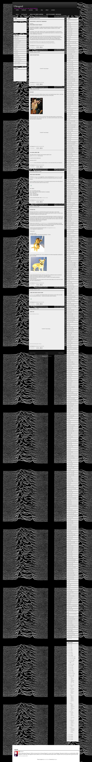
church (69, 136)
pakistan (69, 432)
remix (69, 469)
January (71, 675)
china (69, 132)
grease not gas (70, 251)
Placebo (69, 444)
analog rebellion (71, 52)
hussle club (70, 289)
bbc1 (69, 88)
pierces (69, 442)
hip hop (69, 270)
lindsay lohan (70, 354)
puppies (69, 461)
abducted (69, 32)
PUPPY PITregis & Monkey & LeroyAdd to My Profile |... (72, 730)
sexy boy (69, 494)
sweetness (70, 536)
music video (70, 392)
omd (68, 423)
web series (70, 609)
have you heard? (71, 263)
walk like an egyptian (71, 605)
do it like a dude (70, 184)
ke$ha (69, 340)
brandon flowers (71, 121)
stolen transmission (71, 528)
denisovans (70, 178)
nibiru (69, 411)
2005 (70, 736)
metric (69, 377)
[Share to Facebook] (40, 47)
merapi (69, 373)
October (71, 660)
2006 (70, 734)
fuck (68, 228)
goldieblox (70, 249)
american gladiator (71, 48)
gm (68, 247)
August (71, 664)
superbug (69, 532)
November (72, 658)
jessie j (69, 312)
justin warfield (70, 329)
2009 (70, 652)
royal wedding (70, 475)
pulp (68, 459)
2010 (70, 650)
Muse (69, 388)
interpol (69, 298)
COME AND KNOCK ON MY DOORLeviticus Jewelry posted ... (72, 723)
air (68, 40)
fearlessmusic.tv (35, 155)
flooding (69, 215)
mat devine (70, 367)
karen (69, 335)
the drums (69, 553)
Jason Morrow (46, 759)
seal (68, 484)
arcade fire (70, 61)
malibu (69, 365)
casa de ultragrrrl (71, 126)
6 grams (69, 30)
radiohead (69, 463)
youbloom (69, 628)
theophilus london (71, 567)
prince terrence (70, 457)
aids (68, 38)
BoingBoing (16, 39)
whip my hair (70, 617)
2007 (70, 655)
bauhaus (69, 86)
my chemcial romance (72, 394)
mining (69, 384)
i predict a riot (70, 292)
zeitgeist (69, 636)
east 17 (69, 192)
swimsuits (69, 538)
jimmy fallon (70, 321)
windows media (45, 197)
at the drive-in (70, 69)
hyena (69, 290)
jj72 (68, 325)
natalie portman (70, 398)
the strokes (70, 565)
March (71, 672)
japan (69, 308)
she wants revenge (71, 498)
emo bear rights (70, 203)
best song (69, 98)
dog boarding (70, 186)
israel (69, 302)
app (68, 59)
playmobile (70, 446)
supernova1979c (71, 534)
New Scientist (16, 56)
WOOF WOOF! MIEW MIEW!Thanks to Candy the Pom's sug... (72, 707)
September (72, 661)
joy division (70, 327)
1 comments (32, 84)
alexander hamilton (71, 42)
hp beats (69, 282)
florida (69, 217)
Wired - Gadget (17, 62)
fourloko (69, 218)
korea (69, 344)
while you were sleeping (72, 614)
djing (69, 182)
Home (17, 14)
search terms (70, 486)
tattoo (69, 544)
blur (68, 107)
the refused (70, 563)
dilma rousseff (70, 180)
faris (68, 209)
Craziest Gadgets (17, 41)
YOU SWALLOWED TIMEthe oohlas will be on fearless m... (72, 698)
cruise (69, 167)
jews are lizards (70, 317)
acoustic (69, 34)
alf (68, 44)
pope (69, 450)
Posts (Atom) (49, 356)
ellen (69, 199)
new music (70, 409)
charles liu (69, 130)
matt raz (69, 369)
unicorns (69, 590)
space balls (70, 521)
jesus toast (70, 315)
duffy (68, 190)
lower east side (70, 363)
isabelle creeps (70, 300)
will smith (69, 622)
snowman (69, 509)
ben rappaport (70, 94)
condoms (69, 153)
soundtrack (70, 517)
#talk (68, 23)
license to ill (70, 352)
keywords (69, 342)
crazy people (70, 165)
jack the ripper (70, 304)
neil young (70, 406)
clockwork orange (71, 142)
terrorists (69, 551)
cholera (69, 134)
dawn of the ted (70, 176)
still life (69, 525)
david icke (69, 174)
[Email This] (37, 47)
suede (69, 530)
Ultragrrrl (18, 6)
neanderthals (70, 404)
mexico (69, 379)
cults (68, 169)
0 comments (32, 47)
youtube (31, 9)
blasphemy (70, 103)
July (71, 665)
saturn (69, 482)
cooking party (70, 161)
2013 (70, 647)
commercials (70, 149)
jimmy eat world (70, 319)
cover (69, 163)
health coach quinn (71, 266)
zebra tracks (70, 632)
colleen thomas (70, 144)
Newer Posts (32, 353)
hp (68, 280)
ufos (68, 586)
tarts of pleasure (71, 542)
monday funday (70, 386)
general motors (70, 236)
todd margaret (70, 573)
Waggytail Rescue (57, 176)
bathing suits (70, 84)
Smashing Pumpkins (71, 505)
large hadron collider (71, 348)
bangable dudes (71, 80)
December (72, 656)
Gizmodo (16, 50)
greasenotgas (70, 253)
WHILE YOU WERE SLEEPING (36, 14)
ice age (69, 294)
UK (68, 588)
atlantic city (70, 71)
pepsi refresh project (71, 440)
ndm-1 (69, 402)
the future (69, 555)
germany (69, 240)
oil (68, 419)
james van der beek (71, 306)
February (71, 673)
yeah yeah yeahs (71, 626)
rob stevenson (70, 471)
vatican (69, 599)
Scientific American (17, 60)
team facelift (70, 546)
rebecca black (70, 467)
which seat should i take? (72, 611)
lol (68, 358)
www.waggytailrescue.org (43, 223)
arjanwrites (70, 65)
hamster (69, 261)
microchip (69, 381)
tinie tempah (70, 571)
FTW (68, 226)
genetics (69, 238)
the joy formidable (71, 559)
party (69, 434)
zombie (69, 638)
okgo (69, 421)
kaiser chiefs (70, 331)
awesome (69, 73)
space (69, 519)
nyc (68, 413)
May (71, 668)
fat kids (69, 213)
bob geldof (70, 111)
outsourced (70, 429)
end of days (70, 205)
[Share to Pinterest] (42, 47)
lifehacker (16, 52)
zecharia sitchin (70, 634)
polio (69, 448)
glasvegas (69, 245)
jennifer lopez (70, 310)
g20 (68, 234)
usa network (70, 592)
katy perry (69, 338)
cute (68, 171)
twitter (17, 9)
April (71, 670)
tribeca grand (70, 578)
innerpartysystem (71, 296)
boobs (69, 115)
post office (69, 452)
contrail (69, 157)
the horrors (70, 557)
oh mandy (69, 417)
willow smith (70, 624)
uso (68, 594)
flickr (37, 9)
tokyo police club (71, 574)
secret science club (71, 488)
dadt (68, 172)
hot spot (69, 276)
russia (69, 477)
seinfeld (69, 490)
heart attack (70, 268)
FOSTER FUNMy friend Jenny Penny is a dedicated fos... (72, 715)
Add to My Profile (33, 343)
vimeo (69, 601)
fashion (69, 211)
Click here (32, 162)
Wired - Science (17, 64)
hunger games (70, 287)
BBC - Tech (16, 37)
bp (68, 119)
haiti (68, 259)
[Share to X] (39, 47)
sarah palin (70, 480)
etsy (42, 9)
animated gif (70, 55)
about (47, 9)
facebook (24, 9)
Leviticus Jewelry (33, 294)
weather (69, 607)
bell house (70, 92)
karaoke (69, 333)
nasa (69, 396)
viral (68, 603)
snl (68, 507)
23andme (69, 29)
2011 (70, 649)
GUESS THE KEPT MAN (72, 686)
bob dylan (69, 109)
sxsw (69, 540)
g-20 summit (70, 232)
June (71, 667)
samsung (69, 479)
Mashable (16, 54)
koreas (69, 346)
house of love (70, 278)
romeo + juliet (70, 473)
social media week (71, 511)
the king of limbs (71, 561)
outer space (70, 427)
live (68, 356)
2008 (70, 653)
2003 (70, 739)
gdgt (15, 48)
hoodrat (69, 272)
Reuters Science (17, 58)
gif (68, 243)
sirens (69, 500)
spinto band (70, 523)
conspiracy (70, 155)
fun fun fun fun (70, 230)
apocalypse (70, 57)
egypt (69, 197)
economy (69, 194)
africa (69, 36)
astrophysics (70, 67)
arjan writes (70, 63)
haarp (69, 257)
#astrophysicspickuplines (72, 20)
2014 (70, 646)
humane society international (70, 285)
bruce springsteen (71, 124)
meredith (69, 375)
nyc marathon (70, 415)
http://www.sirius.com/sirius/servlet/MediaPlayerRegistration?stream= (42, 43)
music (69, 390)
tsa (68, 580)
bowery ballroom (71, 117)
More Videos (39, 343)
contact (53, 9)
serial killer (70, 492)
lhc (68, 350)
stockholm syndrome (71, 526)
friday (69, 220)
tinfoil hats (69, 569)
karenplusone (70, 337)
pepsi (69, 438)
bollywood (69, 113)
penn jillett (69, 436)
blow (68, 105)
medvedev (70, 371)
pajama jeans (70, 431)
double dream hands (71, 188)
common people (71, 151)
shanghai (69, 496)
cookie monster (70, 159)
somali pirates (70, 513)
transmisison (70, 576)
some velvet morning (71, 515)
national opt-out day (71, 400)
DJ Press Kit (24, 14)
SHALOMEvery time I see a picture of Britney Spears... (72, 691)
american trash (70, 50)
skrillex (69, 503)
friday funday (70, 222)
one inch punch (70, 425)
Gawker (15, 46)
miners (69, 383)
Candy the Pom (36, 176)
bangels (69, 82)
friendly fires (70, 224)
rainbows (69, 465)
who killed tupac (71, 619)
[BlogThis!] (38, 47)
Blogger (55, 759)
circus (69, 138)
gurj (68, 255)
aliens (69, 46)
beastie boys (70, 90)
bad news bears (71, 78)
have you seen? (71, 265)
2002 (69, 25)
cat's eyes (69, 128)
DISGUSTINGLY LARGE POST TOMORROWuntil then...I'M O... (72, 680)
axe (68, 75)
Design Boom (16, 43)
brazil (69, 123)
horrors (69, 274)
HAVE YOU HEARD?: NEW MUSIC (53, 14)
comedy (69, 146)
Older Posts (60, 353)
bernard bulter (70, 96)
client (69, 140)
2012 (69, 27)
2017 (70, 644)
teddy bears (70, 548)
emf (68, 201)
